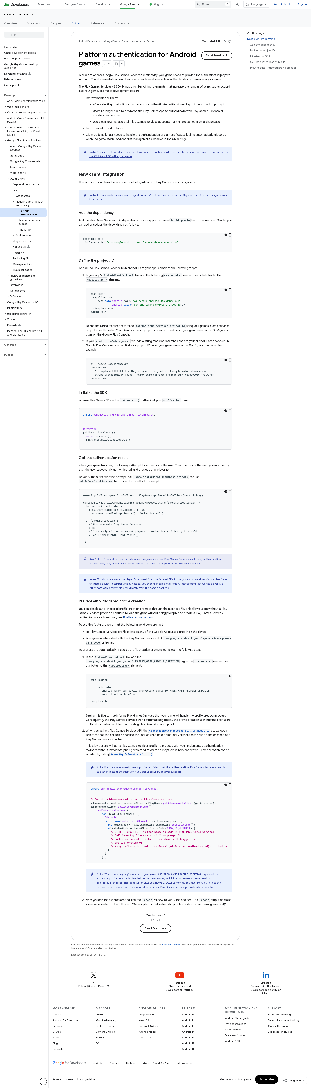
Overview (10, 23)
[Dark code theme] (226, 235)
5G (97, 1043)
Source (57, 1031)
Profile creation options (138, 617)
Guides (76, 23)
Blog (156, 4)
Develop (101, 4)
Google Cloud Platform (156, 1063)
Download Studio (235, 1035)
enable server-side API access (173, 583)
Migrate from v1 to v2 (195, 195)
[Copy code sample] (230, 235)
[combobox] (213, 4)
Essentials (44, 4)
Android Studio (282, 4)
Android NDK (232, 1041)
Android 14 (188, 1031)
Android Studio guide (237, 1018)
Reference (97, 23)
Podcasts (58, 1049)
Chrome (114, 1063)
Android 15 (188, 1026)
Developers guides (235, 1023)
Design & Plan (73, 4)
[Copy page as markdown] (116, 64)
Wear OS (144, 1020)
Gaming (100, 1014)
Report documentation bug (283, 1020)
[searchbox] (24, 35)
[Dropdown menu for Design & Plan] (86, 4)
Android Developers (89, 41)
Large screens (147, 1014)
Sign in (302, 4)
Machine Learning (106, 1020)
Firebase (131, 1063)
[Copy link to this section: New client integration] (128, 175)
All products (184, 1063)
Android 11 (188, 1049)
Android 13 (188, 1037)
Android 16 (188, 1020)
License (69, 1079)
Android (57, 1014)
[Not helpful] (229, 41)
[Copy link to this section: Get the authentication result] (131, 458)
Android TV (145, 1037)
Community (121, 23)
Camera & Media (105, 1031)
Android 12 (188, 1043)
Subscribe (266, 1079)
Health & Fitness (105, 1026)
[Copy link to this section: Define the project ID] (117, 261)
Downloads (34, 23)
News (56, 1037)
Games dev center (18, 14)
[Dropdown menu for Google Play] (140, 4)
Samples (56, 23)
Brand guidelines (87, 1079)
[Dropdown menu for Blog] (164, 4)
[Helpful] (224, 41)
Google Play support (279, 1026)
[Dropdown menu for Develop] (111, 4)
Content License (171, 944)
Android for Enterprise (65, 1020)
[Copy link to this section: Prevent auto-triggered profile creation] (149, 601)
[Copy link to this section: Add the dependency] (117, 213)
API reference (233, 1029)
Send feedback (217, 55)
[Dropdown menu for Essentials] (55, 4)
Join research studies (280, 1031)
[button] (21, 95)
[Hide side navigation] (43, 1081)
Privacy (100, 1037)
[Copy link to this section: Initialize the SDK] (110, 393)
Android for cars (148, 1031)
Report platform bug (279, 1014)
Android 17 (188, 1014)
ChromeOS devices (150, 1026)
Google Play (127, 4)
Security (57, 1026)
